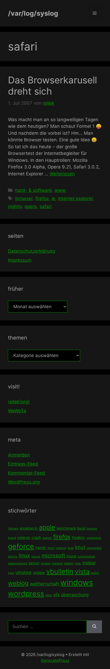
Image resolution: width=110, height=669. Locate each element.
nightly (15, 206)
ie (53, 198)
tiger (78, 563)
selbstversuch (17, 563)
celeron (23, 537)
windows (76, 582)
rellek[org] (19, 401)
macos (36, 556)
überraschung (75, 594)
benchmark (66, 528)
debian (47, 538)
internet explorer (75, 198)
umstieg (23, 572)
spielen (46, 563)
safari (46, 206)
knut (80, 547)
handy (41, 547)
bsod (81, 528)
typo (11, 573)
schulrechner (86, 556)
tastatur (57, 563)
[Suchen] (94, 626)
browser (24, 198)
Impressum (20, 260)
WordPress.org (24, 482)
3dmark (13, 528)
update (39, 572)
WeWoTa (17, 410)
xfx (56, 594)
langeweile (94, 548)
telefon (68, 563)
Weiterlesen (62, 173)
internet (61, 548)
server (34, 563)
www (60, 190)
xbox (48, 595)
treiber (89, 562)
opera (31, 206)
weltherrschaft (44, 583)
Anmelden (19, 455)
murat (71, 556)
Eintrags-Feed (23, 464)
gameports (94, 538)
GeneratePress (55, 660)
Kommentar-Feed (26, 473)
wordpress (26, 593)
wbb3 (95, 573)
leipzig (12, 556)
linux (24, 555)
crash (36, 537)
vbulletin (59, 571)
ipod (71, 548)
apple (47, 527)
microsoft (53, 555)
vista (82, 571)
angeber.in (29, 528)
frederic (78, 537)
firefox (42, 198)
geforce (21, 546)
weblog (18, 583)
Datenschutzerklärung (31, 251)
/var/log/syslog (33, 13)
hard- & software (33, 190)
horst (51, 548)
